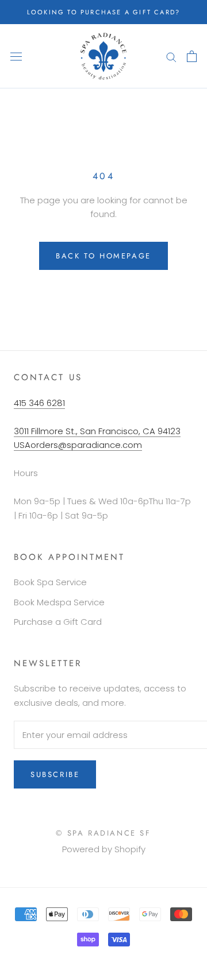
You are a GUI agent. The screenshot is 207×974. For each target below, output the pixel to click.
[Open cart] (192, 56)
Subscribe (54, 774)
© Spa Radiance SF (103, 833)
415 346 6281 (39, 403)
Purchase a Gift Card (58, 622)
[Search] (171, 56)
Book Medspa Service (59, 602)
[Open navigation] (16, 56)
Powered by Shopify (103, 849)
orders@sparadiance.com (86, 445)
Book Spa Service (50, 582)
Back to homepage (103, 255)
